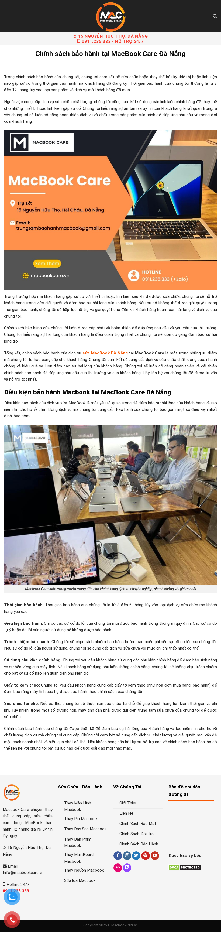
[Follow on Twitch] (127, 867)
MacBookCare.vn (124, 925)
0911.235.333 (96, 41)
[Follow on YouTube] (155, 855)
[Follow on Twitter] (136, 855)
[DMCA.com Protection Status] (184, 867)
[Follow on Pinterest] (145, 855)
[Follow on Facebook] (117, 855)
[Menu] (7, 16)
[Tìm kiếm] (215, 16)
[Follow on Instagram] (127, 855)
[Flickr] (117, 867)
